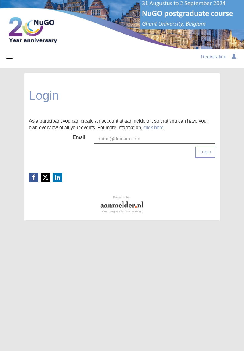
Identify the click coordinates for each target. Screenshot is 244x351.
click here (153, 127)
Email (79, 137)
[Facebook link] (33, 177)
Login (205, 151)
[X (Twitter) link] (45, 177)
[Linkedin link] (57, 177)
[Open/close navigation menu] (9, 57)
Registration (213, 56)
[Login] (234, 56)
